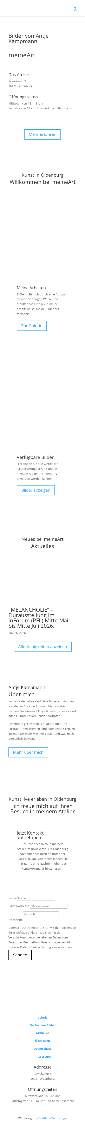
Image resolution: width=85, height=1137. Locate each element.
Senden (20, 955)
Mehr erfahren (42, 134)
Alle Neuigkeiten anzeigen (42, 646)
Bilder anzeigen (35, 490)
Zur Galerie (31, 325)
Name (12, 898)
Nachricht (15, 920)
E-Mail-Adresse (18, 906)
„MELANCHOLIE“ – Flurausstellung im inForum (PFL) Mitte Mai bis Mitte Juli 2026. (38, 617)
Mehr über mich (28, 752)
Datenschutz (17, 928)
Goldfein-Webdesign (53, 1118)
